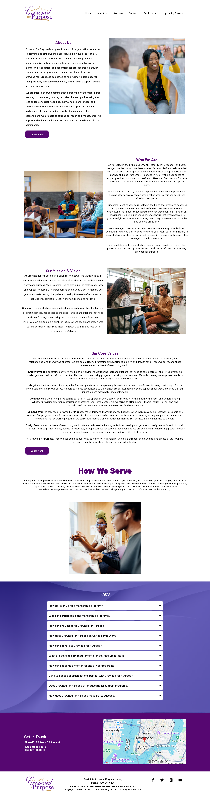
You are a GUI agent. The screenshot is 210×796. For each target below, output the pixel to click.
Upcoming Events (173, 13)
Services (118, 13)
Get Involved (150, 13)
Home (88, 13)
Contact (133, 13)
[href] (144, 741)
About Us (102, 13)
